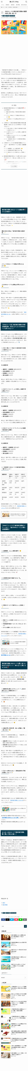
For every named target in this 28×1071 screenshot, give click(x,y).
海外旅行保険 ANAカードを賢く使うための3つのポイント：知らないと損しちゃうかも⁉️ (15, 158)
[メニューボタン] (1, 1)
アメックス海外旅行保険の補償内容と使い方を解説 (17, 642)
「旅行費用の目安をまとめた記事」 (10, 817)
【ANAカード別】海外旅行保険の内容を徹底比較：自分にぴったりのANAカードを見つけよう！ (15, 124)
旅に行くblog (14, 1)
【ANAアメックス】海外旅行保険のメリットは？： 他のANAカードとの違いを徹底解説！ (15, 144)
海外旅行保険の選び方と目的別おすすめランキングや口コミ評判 (17, 515)
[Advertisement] (14, 50)
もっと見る (14, 166)
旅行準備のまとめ (5, 655)
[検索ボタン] (26, 1)
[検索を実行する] (25, 926)
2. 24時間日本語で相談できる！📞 (14, 150)
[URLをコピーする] (25, 919)
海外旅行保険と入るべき (16, 800)
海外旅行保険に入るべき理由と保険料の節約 (17, 809)
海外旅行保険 (12, 15)
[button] (3, 919)
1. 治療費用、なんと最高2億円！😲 (14, 148)
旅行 (3, 15)
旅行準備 (7, 15)
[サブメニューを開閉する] (25, 978)
